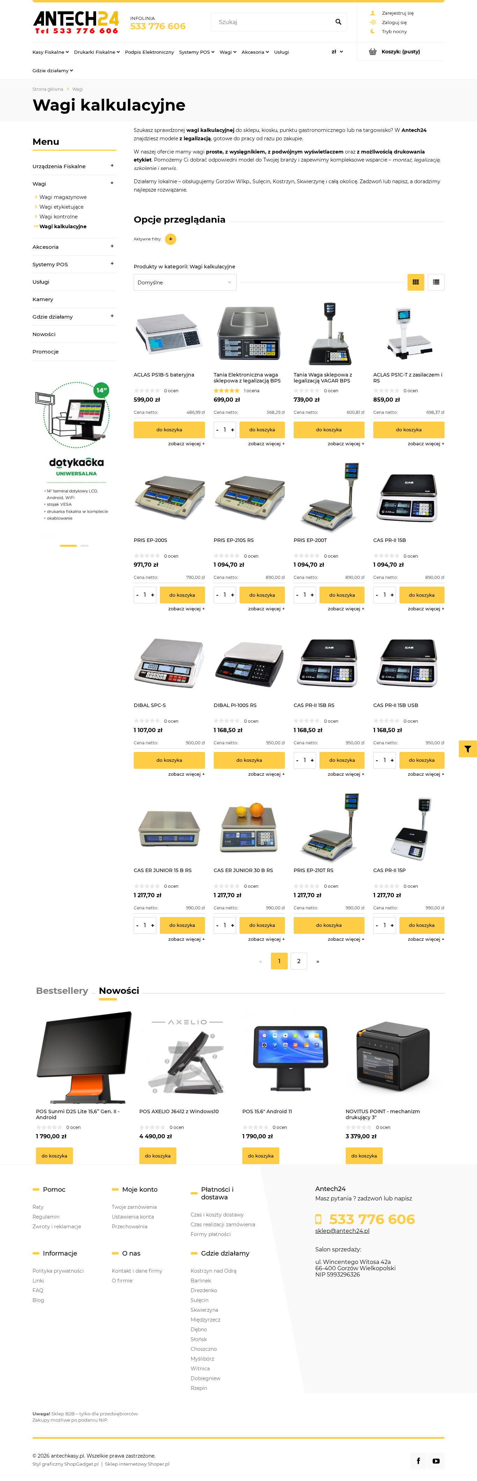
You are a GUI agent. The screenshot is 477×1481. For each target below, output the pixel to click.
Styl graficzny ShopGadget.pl (65, 1464)
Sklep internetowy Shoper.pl (137, 1464)
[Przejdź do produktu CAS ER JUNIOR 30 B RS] (249, 828)
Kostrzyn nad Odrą (213, 1271)
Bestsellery (62, 990)
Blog (38, 1300)
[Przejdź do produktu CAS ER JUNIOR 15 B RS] (169, 828)
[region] (74, 462)
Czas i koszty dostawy (217, 1215)
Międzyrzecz (205, 1320)
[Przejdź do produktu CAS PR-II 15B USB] (409, 663)
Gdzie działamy (52, 316)
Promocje (45, 351)
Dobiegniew (205, 1378)
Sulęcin (199, 1300)
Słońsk (199, 1339)
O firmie (122, 1281)
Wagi (39, 183)
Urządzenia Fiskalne (59, 166)
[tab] (68, 546)
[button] (186, 443)
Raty (38, 1207)
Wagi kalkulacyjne (63, 226)
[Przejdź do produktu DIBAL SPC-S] (169, 663)
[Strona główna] (76, 22)
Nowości (44, 334)
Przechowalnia (129, 1226)
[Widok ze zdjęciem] (416, 282)
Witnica (200, 1368)
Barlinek (201, 1281)
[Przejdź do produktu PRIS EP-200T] (329, 498)
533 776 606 (158, 26)
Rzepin (199, 1388)
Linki (38, 1281)
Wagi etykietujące (61, 207)
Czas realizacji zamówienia (223, 1224)
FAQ (37, 1290)
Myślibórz (202, 1359)
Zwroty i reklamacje (56, 1226)
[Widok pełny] (436, 282)
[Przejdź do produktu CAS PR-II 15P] (409, 828)
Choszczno (204, 1349)
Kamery (42, 299)
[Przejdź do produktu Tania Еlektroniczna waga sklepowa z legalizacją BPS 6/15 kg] (249, 333)
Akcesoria (45, 247)
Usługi (40, 281)
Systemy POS (50, 264)
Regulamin (45, 1217)
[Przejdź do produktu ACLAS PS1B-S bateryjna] (169, 333)
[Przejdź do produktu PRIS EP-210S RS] (249, 498)
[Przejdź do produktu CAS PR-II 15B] (409, 498)
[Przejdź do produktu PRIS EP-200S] (169, 498)
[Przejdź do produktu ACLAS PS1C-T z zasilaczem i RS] (409, 333)
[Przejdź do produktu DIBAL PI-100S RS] (249, 663)
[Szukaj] (338, 22)
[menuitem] (50, 51)
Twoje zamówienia (134, 1207)
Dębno (199, 1329)
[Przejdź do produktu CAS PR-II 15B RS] (329, 663)
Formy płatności (211, 1234)
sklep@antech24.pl (342, 1231)
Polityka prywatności (58, 1271)
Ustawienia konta (133, 1217)
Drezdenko (204, 1290)
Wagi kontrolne (58, 217)
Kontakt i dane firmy (137, 1271)
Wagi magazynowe (63, 197)
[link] (74, 458)
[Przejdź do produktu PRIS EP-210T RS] (329, 828)
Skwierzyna (204, 1310)
